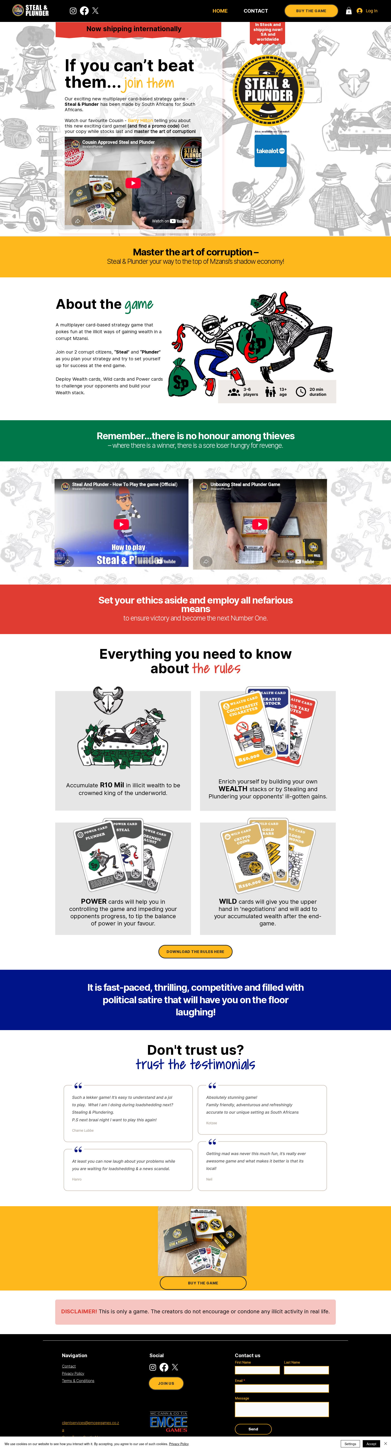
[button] (349, 10)
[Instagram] (73, 10)
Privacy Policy (179, 1444)
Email (239, 1380)
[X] (95, 10)
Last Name (292, 1362)
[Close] (385, 1443)
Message (242, 1398)
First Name (243, 1362)
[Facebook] (84, 10)
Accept (371, 1444)
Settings (350, 1444)
